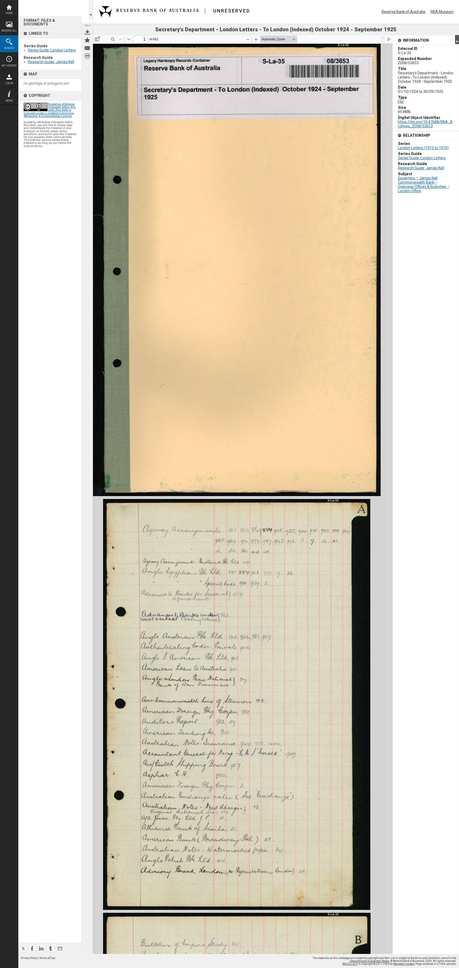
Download (87, 32)
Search (9, 48)
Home (9, 13)
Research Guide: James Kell (51, 62)
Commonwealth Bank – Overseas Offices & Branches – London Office (423, 186)
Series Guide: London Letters (52, 50)
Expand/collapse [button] (457, 39)
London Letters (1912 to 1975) (423, 148)
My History (9, 65)
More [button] (9, 100)
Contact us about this (87, 48)
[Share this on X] (23, 945)
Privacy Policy (29, 958)
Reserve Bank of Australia (403, 12)
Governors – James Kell (417, 178)
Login (9, 83)
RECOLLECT (350, 963)
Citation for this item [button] (87, 56)
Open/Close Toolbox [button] (91, 9)
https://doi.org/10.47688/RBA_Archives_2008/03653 (425, 124)
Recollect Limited (403, 963)
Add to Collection (87, 40)
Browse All (9, 30)
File (400, 102)
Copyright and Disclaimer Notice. (370, 961)
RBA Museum (442, 12)
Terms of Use (47, 958)
